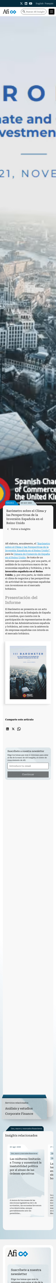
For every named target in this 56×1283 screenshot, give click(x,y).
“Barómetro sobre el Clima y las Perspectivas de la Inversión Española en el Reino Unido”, (27, 547)
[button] (51, 12)
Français (49, 3)
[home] (9, 11)
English (40, 3)
